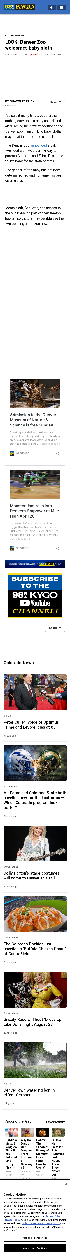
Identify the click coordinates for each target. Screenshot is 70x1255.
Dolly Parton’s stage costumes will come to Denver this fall (32, 875)
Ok (66, 1184)
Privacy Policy (12, 1220)
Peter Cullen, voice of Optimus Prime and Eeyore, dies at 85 (31, 724)
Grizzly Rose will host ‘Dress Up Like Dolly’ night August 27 (33, 1022)
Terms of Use (53, 1216)
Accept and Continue (35, 1248)
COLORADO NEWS (14, 35)
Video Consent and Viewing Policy (41, 1223)
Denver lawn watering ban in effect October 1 (29, 1092)
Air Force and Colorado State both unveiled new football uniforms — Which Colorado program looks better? (35, 800)
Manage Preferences (35, 1237)
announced (38, 145)
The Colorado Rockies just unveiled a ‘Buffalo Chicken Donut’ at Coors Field (35, 949)
